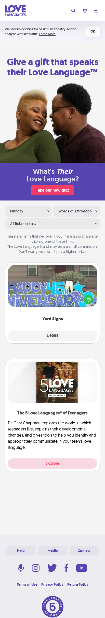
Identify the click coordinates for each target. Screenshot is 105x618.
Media (52, 550)
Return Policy (77, 584)
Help (21, 550)
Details (52, 336)
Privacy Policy (52, 584)
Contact (84, 550)
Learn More (47, 34)
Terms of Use (27, 584)
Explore (52, 463)
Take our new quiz (52, 190)
